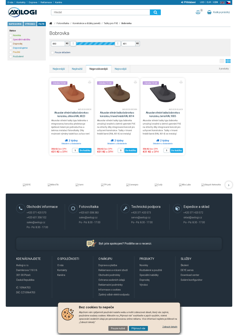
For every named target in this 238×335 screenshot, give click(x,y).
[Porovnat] (89, 82)
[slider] (73, 43)
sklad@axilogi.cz (192, 217)
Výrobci (30, 24)
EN (221, 2)
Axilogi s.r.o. (27, 12)
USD (202, 2)
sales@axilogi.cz (36, 222)
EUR (209, 2)
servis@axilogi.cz (140, 217)
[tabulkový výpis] (222, 62)
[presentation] (228, 184)
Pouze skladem (62, 52)
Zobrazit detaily (169, 327)
